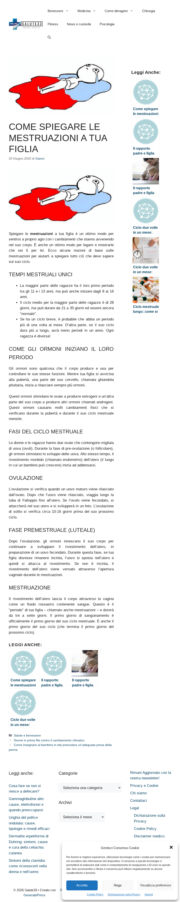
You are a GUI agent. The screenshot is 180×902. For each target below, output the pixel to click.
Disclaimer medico (149, 836)
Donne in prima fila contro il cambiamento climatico (49, 740)
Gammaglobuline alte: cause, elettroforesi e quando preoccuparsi (26, 804)
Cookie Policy (95, 894)
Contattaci (138, 800)
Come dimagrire (116, 11)
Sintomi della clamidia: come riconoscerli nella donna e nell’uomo (28, 866)
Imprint (149, 894)
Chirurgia (148, 11)
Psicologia (107, 24)
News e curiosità (79, 24)
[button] (171, 848)
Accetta (81, 885)
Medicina (83, 11)
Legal (134, 808)
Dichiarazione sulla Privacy (124, 894)
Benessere (55, 11)
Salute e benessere (27, 735)
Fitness (53, 24)
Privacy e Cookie (144, 786)
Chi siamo (138, 793)
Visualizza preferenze (155, 885)
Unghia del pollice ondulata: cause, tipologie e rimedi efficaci (29, 823)
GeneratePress (34, 895)
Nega (117, 885)
